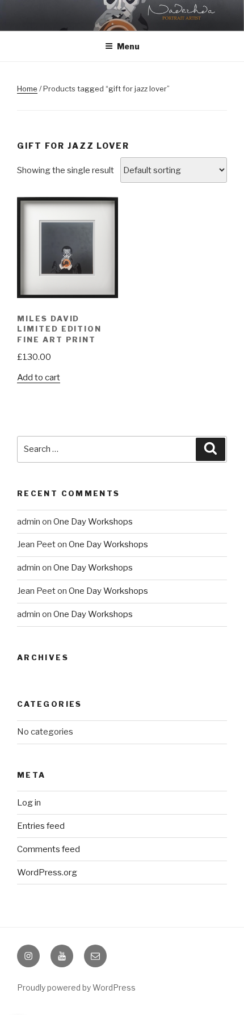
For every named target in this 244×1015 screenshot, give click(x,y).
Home (27, 88)
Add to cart (38, 377)
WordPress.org (47, 872)
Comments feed (48, 849)
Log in (29, 803)
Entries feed (41, 826)
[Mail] (95, 956)
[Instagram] (28, 956)
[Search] (210, 450)
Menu (128, 46)
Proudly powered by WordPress (76, 987)
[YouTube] (62, 956)
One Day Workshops (93, 522)
